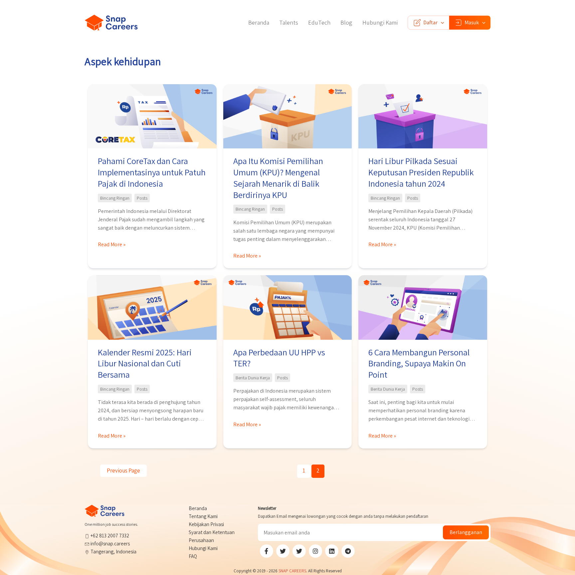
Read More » (111, 244)
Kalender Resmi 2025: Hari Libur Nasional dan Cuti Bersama (145, 363)
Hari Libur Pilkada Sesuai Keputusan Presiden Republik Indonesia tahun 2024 (421, 172)
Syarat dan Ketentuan (212, 532)
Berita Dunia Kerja (253, 378)
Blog (346, 22)
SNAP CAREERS (292, 571)
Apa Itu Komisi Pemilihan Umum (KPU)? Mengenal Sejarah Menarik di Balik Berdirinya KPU (278, 177)
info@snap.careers (110, 543)
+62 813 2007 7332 (109, 535)
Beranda (258, 22)
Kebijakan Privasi (206, 524)
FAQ (193, 556)
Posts (142, 198)
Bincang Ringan (114, 198)
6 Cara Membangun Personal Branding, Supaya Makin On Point (419, 363)
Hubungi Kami (380, 22)
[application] (441, 22)
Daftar (430, 22)
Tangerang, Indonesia (113, 551)
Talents (288, 22)
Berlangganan (466, 532)
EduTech (319, 22)
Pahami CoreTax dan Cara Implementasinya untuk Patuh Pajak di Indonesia (152, 172)
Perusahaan (201, 540)
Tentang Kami (203, 516)
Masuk (472, 22)
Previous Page (123, 470)
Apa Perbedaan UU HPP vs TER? (279, 357)
